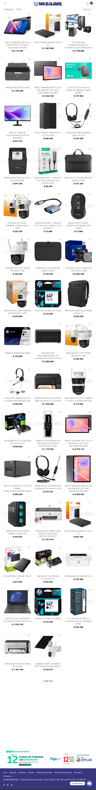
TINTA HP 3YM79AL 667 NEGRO (48, 619)
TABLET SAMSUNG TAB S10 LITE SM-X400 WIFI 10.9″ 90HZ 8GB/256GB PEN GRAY (78, 488)
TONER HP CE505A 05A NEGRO (17, 353)
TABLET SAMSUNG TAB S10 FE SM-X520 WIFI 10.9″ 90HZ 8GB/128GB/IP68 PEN (17, 45)
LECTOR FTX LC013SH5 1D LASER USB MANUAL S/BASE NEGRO (78, 90)
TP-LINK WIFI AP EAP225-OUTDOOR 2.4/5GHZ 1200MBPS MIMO (78, 621)
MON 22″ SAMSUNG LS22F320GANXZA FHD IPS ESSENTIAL (17, 135)
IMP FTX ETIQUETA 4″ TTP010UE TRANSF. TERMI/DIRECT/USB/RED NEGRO (17, 488)
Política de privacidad (44, 772)
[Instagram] (7, 785)
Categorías (9, 9)
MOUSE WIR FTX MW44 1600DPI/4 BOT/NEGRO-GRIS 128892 (78, 225)
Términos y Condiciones (63, 772)
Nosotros (13, 772)
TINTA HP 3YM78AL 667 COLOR (48, 311)
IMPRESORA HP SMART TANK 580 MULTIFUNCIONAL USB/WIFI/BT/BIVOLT (48, 533)
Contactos (7, 776)
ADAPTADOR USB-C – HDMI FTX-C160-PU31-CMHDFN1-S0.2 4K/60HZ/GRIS (48, 180)
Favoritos (22, 772)
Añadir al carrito (17, 51)
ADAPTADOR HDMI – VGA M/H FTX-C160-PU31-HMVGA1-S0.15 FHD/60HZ (48, 225)
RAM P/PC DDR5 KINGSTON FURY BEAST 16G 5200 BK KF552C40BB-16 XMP (48, 443)
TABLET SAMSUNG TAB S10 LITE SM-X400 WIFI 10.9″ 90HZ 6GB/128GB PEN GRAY (48, 90)
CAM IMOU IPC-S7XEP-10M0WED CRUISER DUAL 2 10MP (17, 225)
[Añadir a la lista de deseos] (29, 14)
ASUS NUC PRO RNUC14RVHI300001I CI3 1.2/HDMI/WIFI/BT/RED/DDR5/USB (49, 355)
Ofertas (31, 772)
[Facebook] (4, 785)
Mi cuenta (78, 772)
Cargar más (48, 681)
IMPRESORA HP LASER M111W (78, 576)
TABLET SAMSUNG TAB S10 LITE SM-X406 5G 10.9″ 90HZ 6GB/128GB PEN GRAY (78, 443)
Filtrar (19, 9)
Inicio (5, 772)
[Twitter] (12, 785)
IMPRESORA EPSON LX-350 (17, 87)
